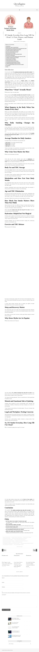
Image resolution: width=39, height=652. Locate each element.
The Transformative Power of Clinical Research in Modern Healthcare (16, 636)
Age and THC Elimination (10, 55)
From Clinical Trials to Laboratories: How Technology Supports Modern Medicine (15, 623)
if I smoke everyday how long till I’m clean (21, 510)
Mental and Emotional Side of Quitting (13, 62)
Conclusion (8, 65)
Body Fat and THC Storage (27, 537)
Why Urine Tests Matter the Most (12, 51)
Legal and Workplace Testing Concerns (13, 63)
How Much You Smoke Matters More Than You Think (15, 56)
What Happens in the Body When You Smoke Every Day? (16, 48)
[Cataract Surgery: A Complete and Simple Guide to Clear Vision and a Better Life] (35, 550)
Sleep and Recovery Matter (11, 59)
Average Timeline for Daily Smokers (12, 50)
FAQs (7, 66)
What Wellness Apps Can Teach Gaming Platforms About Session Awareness (16, 632)
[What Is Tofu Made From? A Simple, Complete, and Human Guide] (4, 550)
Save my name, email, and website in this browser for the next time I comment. (16, 592)
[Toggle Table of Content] (25, 45)
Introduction (8, 46)
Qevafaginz (19, 3)
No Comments (19, 546)
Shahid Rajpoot (22, 41)
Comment (4, 594)
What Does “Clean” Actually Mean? (12, 47)
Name (3, 577)
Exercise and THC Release (11, 58)
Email (3, 582)
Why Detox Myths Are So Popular (8, 544)
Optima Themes (10, 650)
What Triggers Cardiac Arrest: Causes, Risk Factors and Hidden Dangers (7, 564)
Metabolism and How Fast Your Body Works (14, 54)
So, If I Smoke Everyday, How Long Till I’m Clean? (15, 64)
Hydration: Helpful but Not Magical (12, 57)
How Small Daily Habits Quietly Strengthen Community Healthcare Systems (15, 627)
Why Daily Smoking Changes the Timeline (13, 49)
